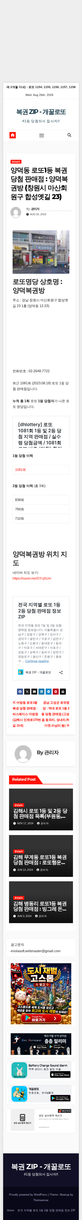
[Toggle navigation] (41, 135)
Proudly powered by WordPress (28, 1194)
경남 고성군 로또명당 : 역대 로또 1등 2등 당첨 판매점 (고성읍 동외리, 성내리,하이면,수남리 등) (55, 714)
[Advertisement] (41, 41)
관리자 (35, 209)
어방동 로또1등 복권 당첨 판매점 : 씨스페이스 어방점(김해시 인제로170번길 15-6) (27, 714)
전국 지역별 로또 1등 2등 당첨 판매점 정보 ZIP (46, 1210)
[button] (69, 135)
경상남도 (16, 161)
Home (10, 1210)
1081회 (20, 470)
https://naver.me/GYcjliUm (32, 578)
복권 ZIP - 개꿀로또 (41, 112)
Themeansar (40, 1200)
